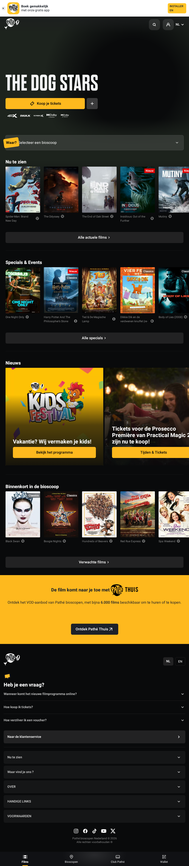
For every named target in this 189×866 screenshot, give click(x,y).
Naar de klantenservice (24, 736)
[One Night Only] (23, 290)
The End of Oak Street (95, 216)
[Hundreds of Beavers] (99, 514)
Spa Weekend (167, 541)
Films (25, 862)
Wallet (164, 862)
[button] (154, 24)
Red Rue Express (130, 541)
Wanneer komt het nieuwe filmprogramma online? (40, 694)
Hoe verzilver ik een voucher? (25, 720)
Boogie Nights (52, 541)
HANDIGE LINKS (19, 801)
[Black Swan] (23, 514)
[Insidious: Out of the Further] (137, 190)
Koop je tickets (49, 103)
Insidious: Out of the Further (132, 218)
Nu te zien (14, 757)
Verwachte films (92, 562)
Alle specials (92, 338)
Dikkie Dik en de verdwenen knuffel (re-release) (134, 321)
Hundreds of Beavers (95, 541)
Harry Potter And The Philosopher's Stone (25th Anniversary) (57, 321)
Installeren (176, 8)
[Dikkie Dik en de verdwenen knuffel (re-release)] (137, 290)
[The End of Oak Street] (99, 190)
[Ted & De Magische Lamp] (99, 290)
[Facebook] (85, 831)
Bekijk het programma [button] (54, 452)
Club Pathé (117, 862)
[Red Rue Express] (137, 514)
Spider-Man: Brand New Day (17, 218)
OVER (11, 786)
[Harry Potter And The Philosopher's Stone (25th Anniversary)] (61, 290)
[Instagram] (76, 831)
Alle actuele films (92, 237)
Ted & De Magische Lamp (94, 319)
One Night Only (15, 317)
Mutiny (163, 216)
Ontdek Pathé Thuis (92, 629)
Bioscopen (71, 862)
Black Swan (13, 541)
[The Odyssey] (61, 190)
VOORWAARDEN (19, 816)
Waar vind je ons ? (20, 772)
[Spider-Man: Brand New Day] (23, 190)
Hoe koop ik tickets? (18, 707)
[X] (113, 831)
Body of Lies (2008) (171, 317)
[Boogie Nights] (61, 514)
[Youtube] (103, 831)
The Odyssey (51, 216)
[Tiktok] (94, 831)
